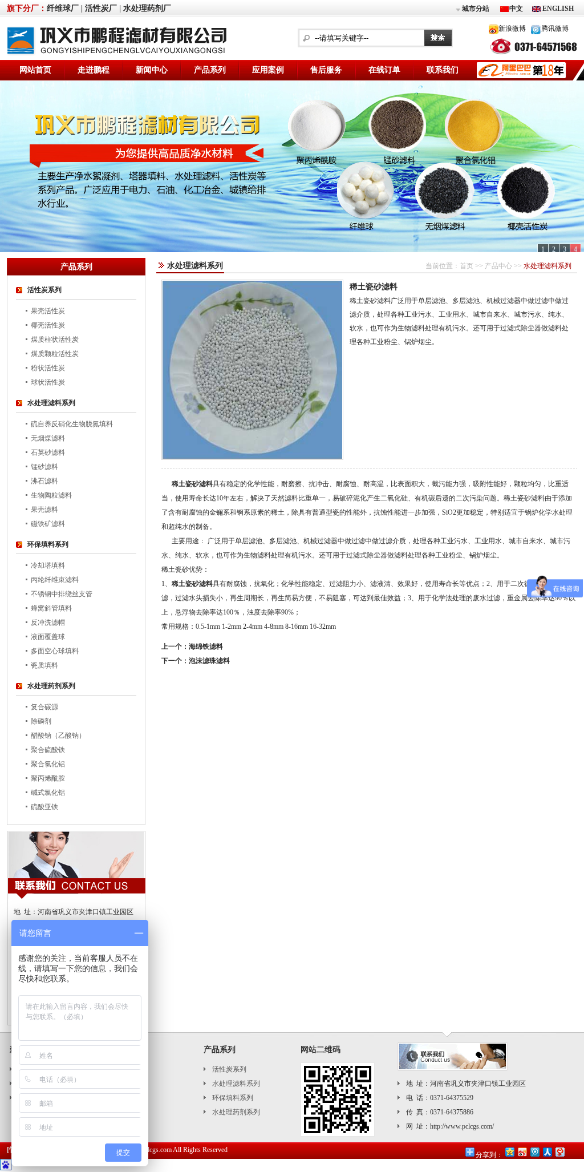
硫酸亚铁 (44, 807)
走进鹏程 (94, 70)
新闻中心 (152, 70)
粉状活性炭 (48, 368)
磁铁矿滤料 (48, 524)
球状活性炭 (48, 382)
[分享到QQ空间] (509, 1152)
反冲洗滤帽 (48, 623)
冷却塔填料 (48, 565)
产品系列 (210, 70)
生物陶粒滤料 (51, 495)
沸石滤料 (44, 481)
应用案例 (268, 70)
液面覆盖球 (48, 637)
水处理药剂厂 (147, 8)
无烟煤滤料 (48, 438)
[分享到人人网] (547, 1152)
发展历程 (129, 1112)
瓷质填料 (44, 665)
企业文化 (129, 1084)
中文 (516, 9)
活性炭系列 (44, 290)
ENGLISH (557, 9)
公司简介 (129, 1069)
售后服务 (326, 70)
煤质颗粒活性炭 (55, 354)
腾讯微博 (555, 29)
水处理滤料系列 (51, 403)
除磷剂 (41, 721)
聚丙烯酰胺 (48, 778)
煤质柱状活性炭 (55, 339)
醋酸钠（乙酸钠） (58, 735)
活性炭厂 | (103, 8)
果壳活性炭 (48, 311)
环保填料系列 (47, 544)
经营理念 (129, 1098)
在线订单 (384, 70)
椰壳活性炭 (48, 325)
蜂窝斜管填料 (51, 608)
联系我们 (443, 70)
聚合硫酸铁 (48, 750)
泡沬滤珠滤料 (209, 661)
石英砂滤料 (48, 452)
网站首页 (35, 70)
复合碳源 (44, 707)
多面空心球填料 (55, 651)
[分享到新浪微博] (522, 1152)
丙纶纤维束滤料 (55, 580)
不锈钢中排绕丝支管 (61, 594)
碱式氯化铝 (48, 793)
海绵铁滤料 (206, 646)
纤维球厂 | (65, 8)
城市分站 (475, 9)
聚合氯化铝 (48, 764)
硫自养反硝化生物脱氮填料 (72, 424)
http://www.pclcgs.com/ (462, 1126)
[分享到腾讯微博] (534, 1152)
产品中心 (498, 266)
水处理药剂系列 (51, 686)
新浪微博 (512, 29)
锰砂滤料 (44, 467)
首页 (466, 266)
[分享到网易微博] (559, 1152)
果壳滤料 (44, 510)
